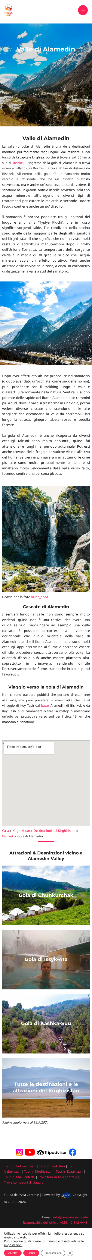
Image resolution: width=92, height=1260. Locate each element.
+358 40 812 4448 (74, 1222)
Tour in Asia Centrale (19, 1177)
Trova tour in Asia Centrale (57, 1177)
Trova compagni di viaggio (23, 1182)
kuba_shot (39, 597)
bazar (45, 705)
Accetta (12, 1253)
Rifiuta (31, 1253)
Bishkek (18, 163)
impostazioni (13, 1245)
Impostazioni (53, 1253)
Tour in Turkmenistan (20, 1166)
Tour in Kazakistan (69, 1171)
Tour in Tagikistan (52, 1166)
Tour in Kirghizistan (38, 1171)
